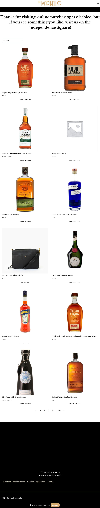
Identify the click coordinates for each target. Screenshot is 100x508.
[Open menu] (98, 3)
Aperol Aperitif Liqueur (10, 336)
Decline (65, 505)
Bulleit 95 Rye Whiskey (10, 214)
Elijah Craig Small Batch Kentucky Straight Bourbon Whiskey (74, 336)
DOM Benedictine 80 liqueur (62, 275)
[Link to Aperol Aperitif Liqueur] (25, 311)
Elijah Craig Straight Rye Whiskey (14, 92)
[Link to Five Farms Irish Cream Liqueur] (25, 372)
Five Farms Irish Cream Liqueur (14, 397)
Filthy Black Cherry (59, 153)
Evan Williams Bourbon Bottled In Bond (16, 153)
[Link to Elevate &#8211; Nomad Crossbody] (25, 251)
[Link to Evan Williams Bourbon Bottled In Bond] (25, 129)
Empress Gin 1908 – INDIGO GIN (64, 214)
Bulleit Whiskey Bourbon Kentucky (64, 397)
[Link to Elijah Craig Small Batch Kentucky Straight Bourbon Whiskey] (75, 311)
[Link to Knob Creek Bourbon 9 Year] (75, 68)
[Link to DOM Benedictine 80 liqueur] (75, 251)
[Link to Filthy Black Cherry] (75, 129)
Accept (55, 505)
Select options (25, 99)
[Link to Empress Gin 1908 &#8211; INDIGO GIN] (75, 190)
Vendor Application (36, 482)
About (50, 482)
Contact (7, 482)
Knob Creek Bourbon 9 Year (62, 92)
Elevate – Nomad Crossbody (12, 275)
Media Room (19, 482)
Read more (25, 282)
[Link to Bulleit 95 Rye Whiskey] (25, 190)
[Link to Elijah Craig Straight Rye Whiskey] (25, 68)
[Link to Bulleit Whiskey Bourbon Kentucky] (75, 372)
